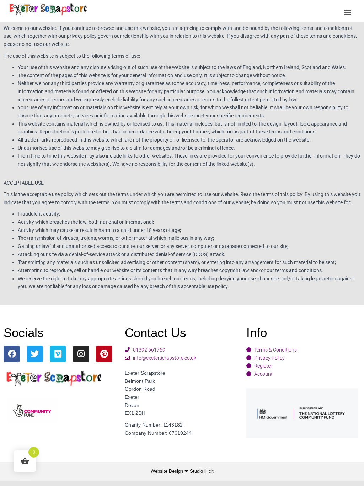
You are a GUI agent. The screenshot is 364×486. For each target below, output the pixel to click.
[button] (347, 12)
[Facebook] (12, 354)
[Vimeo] (58, 354)
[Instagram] (81, 354)
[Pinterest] (104, 354)
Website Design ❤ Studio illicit (182, 471)
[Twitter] (35, 354)
